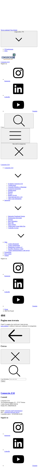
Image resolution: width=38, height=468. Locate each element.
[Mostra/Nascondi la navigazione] (15, 135)
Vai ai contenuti (5, 30)
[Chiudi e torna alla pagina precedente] (15, 356)
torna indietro (4, 326)
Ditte (5, 242)
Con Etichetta (5, 379)
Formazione (7, 252)
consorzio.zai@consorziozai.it (13, 410)
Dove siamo (7, 254)
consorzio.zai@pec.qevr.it (11, 412)
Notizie (6, 255)
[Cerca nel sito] (19, 121)
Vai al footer (13, 30)
